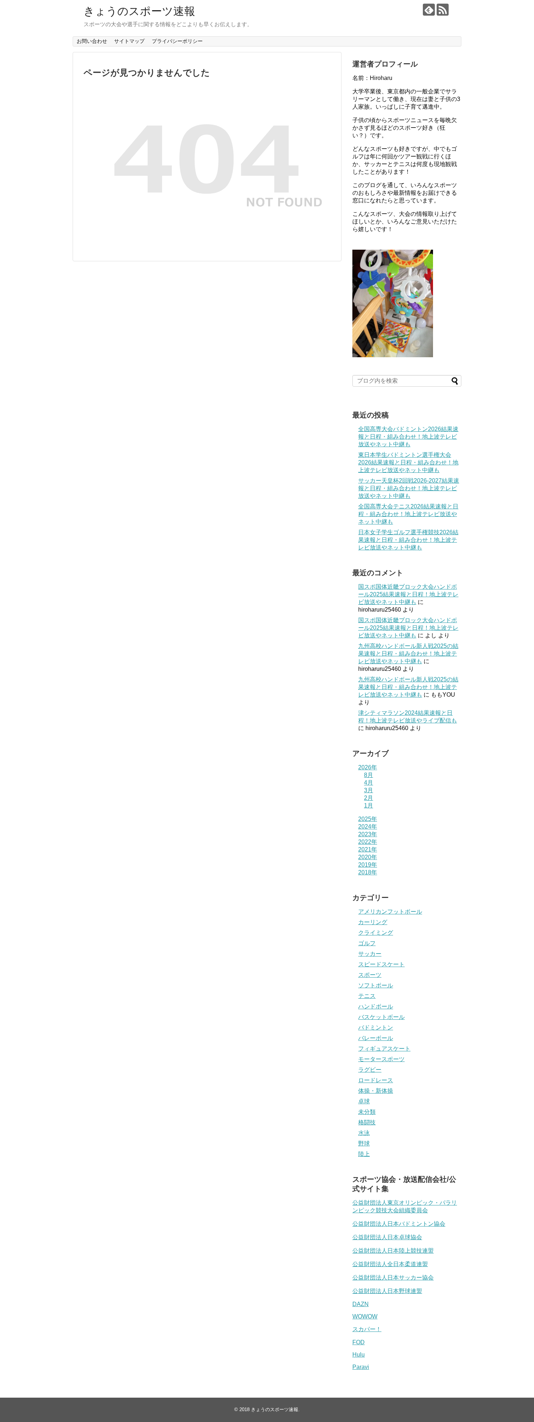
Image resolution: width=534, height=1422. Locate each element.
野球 (364, 1143)
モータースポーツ (381, 1059)
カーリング (372, 922)
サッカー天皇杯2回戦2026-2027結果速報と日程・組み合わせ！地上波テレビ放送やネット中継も (408, 488)
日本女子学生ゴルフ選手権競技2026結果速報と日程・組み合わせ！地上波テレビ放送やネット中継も (408, 540)
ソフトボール (375, 985)
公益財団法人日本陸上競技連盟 (393, 1251)
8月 (368, 775)
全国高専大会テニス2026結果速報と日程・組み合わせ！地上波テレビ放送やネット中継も (408, 514)
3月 (368, 790)
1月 (368, 805)
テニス (367, 996)
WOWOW (364, 1316)
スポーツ (369, 975)
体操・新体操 (375, 1091)
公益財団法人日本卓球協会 (387, 1237)
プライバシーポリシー (177, 41)
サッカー (369, 954)
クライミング (375, 933)
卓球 (364, 1101)
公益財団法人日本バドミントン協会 (398, 1224)
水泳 (364, 1133)
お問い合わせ (92, 41)
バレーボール (375, 1038)
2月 (368, 798)
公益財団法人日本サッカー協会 (393, 1277)
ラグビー (369, 1070)
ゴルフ (367, 943)
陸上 (364, 1154)
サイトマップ (129, 41)
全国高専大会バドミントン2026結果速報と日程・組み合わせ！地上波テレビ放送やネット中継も (408, 436)
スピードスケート (381, 964)
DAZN (360, 1304)
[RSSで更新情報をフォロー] (443, 10)
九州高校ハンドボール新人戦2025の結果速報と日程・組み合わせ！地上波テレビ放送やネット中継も (408, 653)
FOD (358, 1342)
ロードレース (375, 1080)
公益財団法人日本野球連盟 (387, 1291)
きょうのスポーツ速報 (139, 11)
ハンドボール (375, 1006)
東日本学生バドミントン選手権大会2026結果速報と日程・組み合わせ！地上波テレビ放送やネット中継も (408, 462)
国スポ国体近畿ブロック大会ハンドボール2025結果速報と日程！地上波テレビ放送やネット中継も (408, 594)
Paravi (360, 1367)
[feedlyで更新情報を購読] (429, 10)
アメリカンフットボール (390, 912)
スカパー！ (366, 1329)
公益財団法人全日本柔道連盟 (390, 1264)
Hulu (358, 1354)
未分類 (367, 1112)
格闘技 (367, 1122)
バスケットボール (381, 1017)
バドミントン (375, 1027)
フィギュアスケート (384, 1049)
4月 (368, 783)
